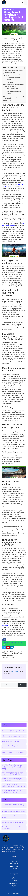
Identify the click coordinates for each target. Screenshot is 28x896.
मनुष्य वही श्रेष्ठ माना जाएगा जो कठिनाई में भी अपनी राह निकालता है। (13, 785)
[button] (22, 2)
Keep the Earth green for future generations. (12, 828)
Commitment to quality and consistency (14, 81)
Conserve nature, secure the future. (11, 817)
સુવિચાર (14, 878)
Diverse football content (13, 95)
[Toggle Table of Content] (22, 68)
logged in (15, 671)
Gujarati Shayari (14, 883)
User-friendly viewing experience (12, 89)
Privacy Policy (14, 866)
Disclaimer (14, 869)
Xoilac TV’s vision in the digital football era (13, 75)
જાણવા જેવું (14, 881)
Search (22, 685)
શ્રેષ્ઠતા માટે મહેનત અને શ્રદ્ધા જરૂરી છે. (13, 731)
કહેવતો (14, 886)
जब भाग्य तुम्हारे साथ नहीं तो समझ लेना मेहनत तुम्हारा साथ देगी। (12, 774)
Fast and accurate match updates (14, 92)
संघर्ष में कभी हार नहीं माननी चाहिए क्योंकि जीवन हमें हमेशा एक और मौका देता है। (13, 767)
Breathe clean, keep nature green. (13, 811)
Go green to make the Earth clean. (13, 822)
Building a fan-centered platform (13, 78)
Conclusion (7, 100)
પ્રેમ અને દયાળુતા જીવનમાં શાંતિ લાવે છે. (13, 736)
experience (5, 625)
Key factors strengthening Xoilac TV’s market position (14, 85)
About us (14, 861)
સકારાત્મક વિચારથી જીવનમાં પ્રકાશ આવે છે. (13, 747)
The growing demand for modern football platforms (13, 71)
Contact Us (14, 864)
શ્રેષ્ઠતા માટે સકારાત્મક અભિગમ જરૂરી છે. (13, 752)
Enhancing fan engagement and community (14, 98)
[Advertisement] (14, 705)
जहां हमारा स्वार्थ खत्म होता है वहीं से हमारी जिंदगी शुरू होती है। (12, 791)
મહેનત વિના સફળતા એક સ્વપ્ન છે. (11, 741)
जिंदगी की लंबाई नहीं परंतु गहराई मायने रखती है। (12, 780)
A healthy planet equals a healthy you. (13, 805)
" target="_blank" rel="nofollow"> (14, 642)
